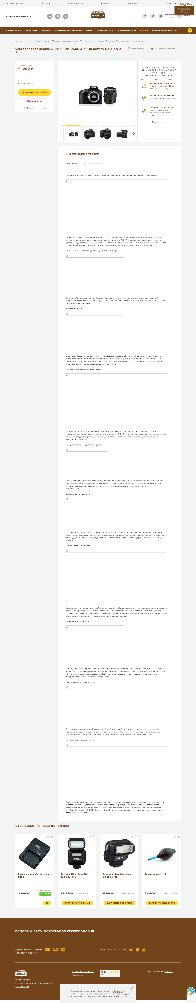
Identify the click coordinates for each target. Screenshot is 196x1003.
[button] (186, 3)
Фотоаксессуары (127, 30)
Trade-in (46, 3)
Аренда (144, 30)
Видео (89, 30)
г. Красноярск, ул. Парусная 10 (35, 983)
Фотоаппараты (13, 30)
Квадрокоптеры (105, 30)
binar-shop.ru (23, 979)
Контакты (105, 3)
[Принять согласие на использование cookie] (132, 988)
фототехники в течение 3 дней (162, 98)
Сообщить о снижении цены (30, 81)
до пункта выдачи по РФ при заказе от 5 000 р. (162, 86)
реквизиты (22, 986)
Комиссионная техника (164, 30)
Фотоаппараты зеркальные (64, 41)
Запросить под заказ (35, 92)
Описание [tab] (71, 164)
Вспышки (46, 30)
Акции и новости (75, 3)
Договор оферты (27, 953)
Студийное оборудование (68, 30)
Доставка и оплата (15, 3)
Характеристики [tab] (93, 164)
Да (182, 12)
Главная (19, 41)
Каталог (29, 41)
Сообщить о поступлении (34, 108)
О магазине (133, 3)
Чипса (169, 971)
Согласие (117, 991)
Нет (186, 12)
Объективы (31, 30)
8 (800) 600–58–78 (18, 16)
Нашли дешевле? (25, 83)
